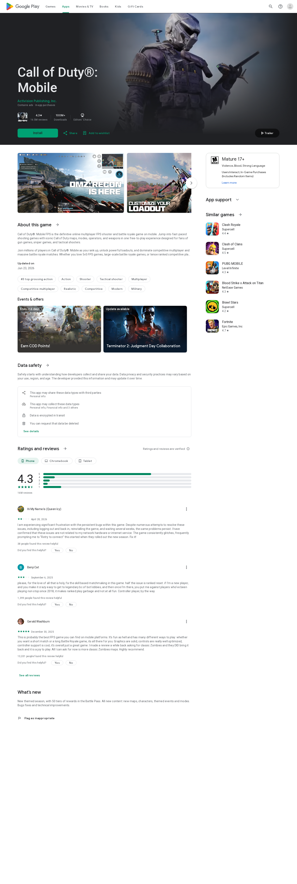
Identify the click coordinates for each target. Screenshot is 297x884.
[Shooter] (85, 279)
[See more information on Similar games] (240, 214)
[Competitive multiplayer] (38, 289)
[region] (74, 117)
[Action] (66, 279)
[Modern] (117, 289)
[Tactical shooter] (111, 279)
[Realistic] (70, 289)
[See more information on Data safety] (47, 365)
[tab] (50, 6)
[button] (71, 183)
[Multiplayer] (139, 279)
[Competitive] (94, 289)
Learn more (229, 182)
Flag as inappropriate (36, 718)
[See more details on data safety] (31, 431)
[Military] (136, 289)
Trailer (266, 133)
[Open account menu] (290, 6)
